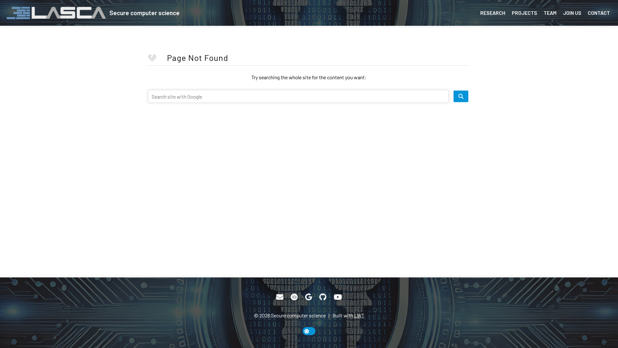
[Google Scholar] (309, 297)
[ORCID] (294, 297)
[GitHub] (323, 297)
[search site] (461, 96)
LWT (359, 315)
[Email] (280, 297)
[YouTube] (337, 297)
